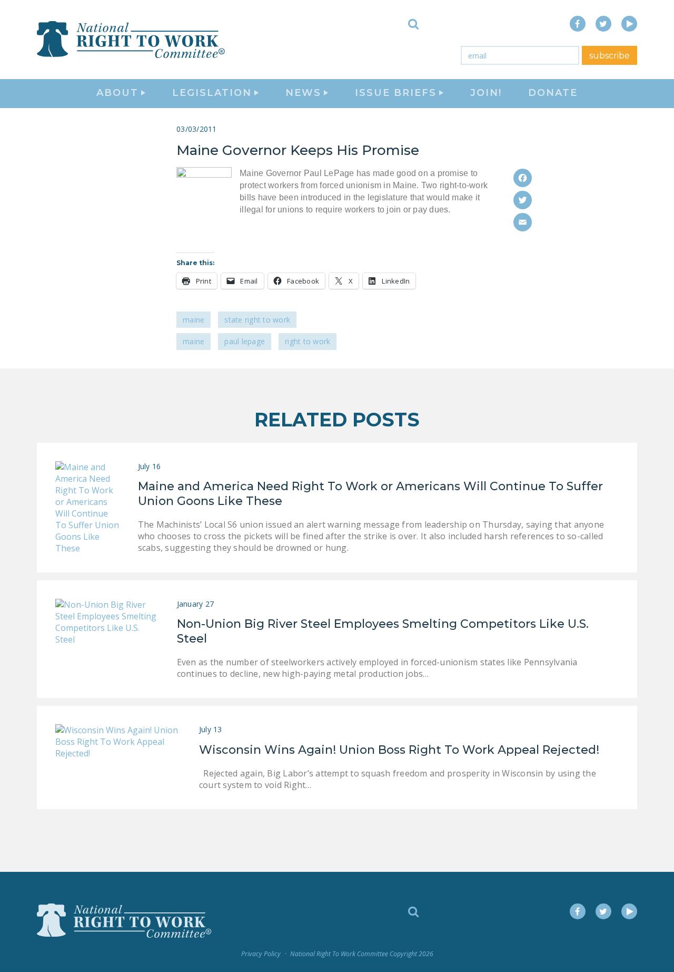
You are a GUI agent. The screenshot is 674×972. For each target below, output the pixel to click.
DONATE (553, 93)
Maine (193, 320)
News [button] (303, 93)
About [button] (117, 93)
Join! (486, 93)
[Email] (522, 222)
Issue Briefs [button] (396, 93)
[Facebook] (522, 178)
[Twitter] (522, 200)
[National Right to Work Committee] (131, 39)
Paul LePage (244, 341)
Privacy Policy (261, 953)
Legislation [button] (212, 93)
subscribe (609, 56)
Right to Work (307, 341)
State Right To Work (257, 320)
